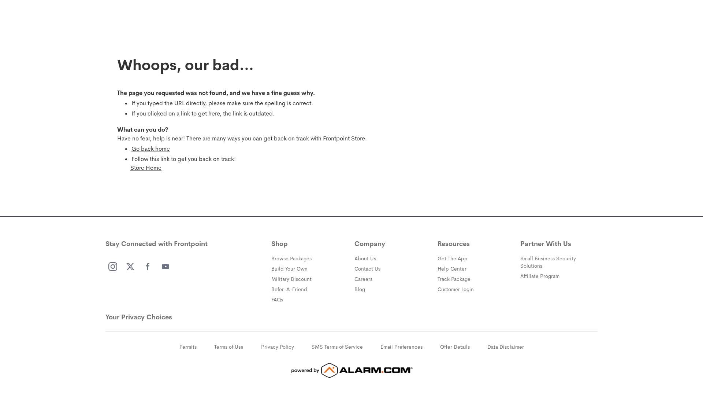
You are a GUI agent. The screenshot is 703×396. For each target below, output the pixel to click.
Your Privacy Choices (138, 317)
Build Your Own (289, 268)
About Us (365, 258)
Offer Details (455, 347)
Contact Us (367, 268)
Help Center (452, 268)
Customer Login (456, 289)
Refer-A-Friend (289, 289)
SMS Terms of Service (337, 347)
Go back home (150, 149)
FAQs (277, 299)
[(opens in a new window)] (112, 266)
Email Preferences (401, 347)
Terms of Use (228, 347)
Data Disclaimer (505, 347)
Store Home (145, 168)
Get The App (453, 258)
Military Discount (291, 279)
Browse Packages (291, 258)
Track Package (454, 279)
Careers (363, 279)
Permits (188, 347)
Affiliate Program (539, 276)
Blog (359, 289)
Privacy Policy (277, 347)
